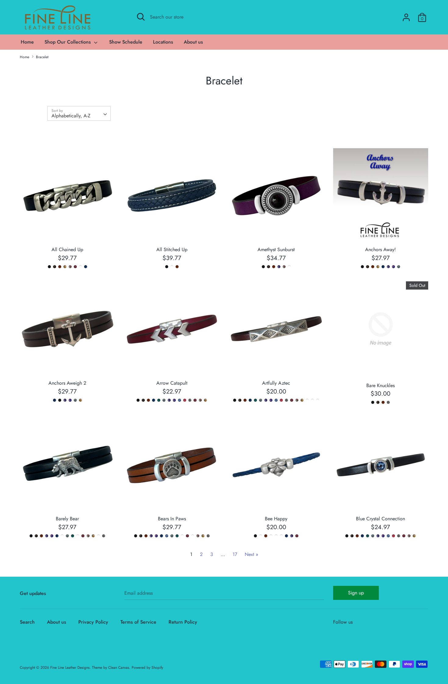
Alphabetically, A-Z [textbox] (71, 115)
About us (193, 41)
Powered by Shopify (147, 667)
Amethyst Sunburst (276, 249)
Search (27, 621)
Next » (251, 554)
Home (27, 41)
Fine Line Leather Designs (70, 667)
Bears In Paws (172, 518)
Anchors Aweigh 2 (67, 383)
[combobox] (79, 113)
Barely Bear (67, 518)
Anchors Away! (380, 249)
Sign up (356, 592)
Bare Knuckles (380, 385)
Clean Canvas (118, 667)
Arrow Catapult (171, 383)
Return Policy (183, 621)
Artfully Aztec (276, 383)
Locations (163, 41)
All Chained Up (67, 249)
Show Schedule (125, 41)
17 (235, 554)
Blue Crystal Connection (380, 518)
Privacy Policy (93, 621)
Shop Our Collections (68, 41)
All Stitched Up (171, 249)
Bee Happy (276, 518)
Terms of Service (138, 621)
